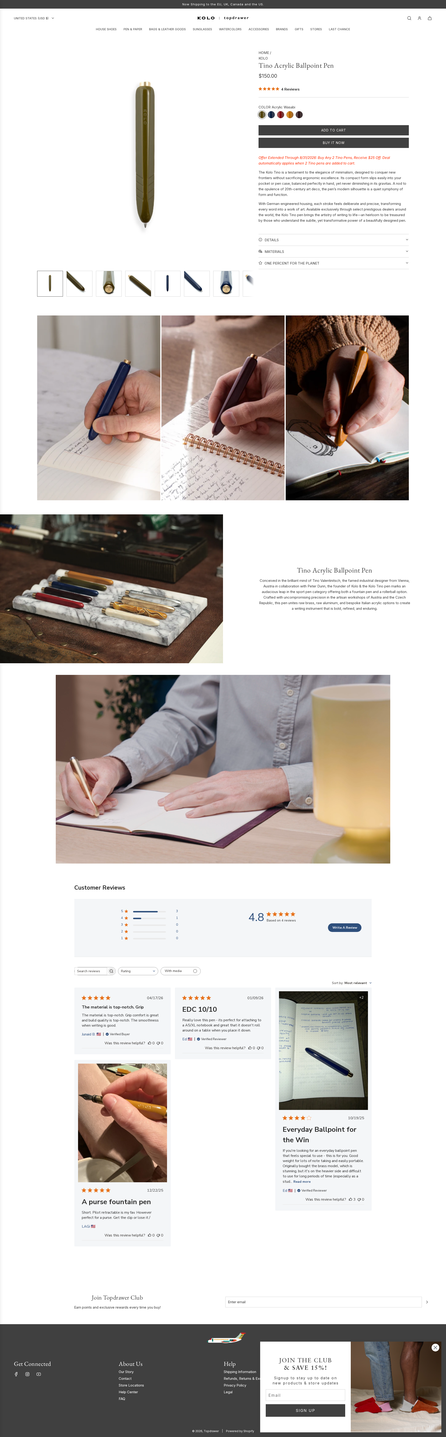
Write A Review (344, 927)
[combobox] (138, 971)
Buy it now (334, 143)
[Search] (409, 18)
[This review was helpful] (350, 1199)
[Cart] (430, 18)
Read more (302, 1181)
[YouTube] (38, 1374)
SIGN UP (305, 1410)
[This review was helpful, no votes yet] (149, 1043)
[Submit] (427, 1302)
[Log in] (419, 18)
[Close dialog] (435, 1347)
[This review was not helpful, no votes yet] (158, 1043)
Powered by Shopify (240, 1431)
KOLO (263, 58)
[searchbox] (91, 971)
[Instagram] (27, 1374)
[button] (41, 158)
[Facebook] (16, 1374)
